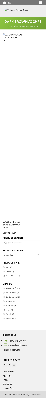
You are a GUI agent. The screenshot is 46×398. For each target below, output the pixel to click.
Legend (10, 309)
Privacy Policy (8, 387)
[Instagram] (14, 365)
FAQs (5, 380)
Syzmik (10, 314)
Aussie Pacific (13, 288)
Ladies (10, 271)
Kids (9, 267)
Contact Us (7, 384)
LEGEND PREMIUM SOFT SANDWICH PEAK (12, 224)
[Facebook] (5, 365)
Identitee (10, 301)
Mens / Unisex (13, 275)
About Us (7, 376)
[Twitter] (9, 365)
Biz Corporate (13, 297)
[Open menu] (40, 2)
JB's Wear (11, 305)
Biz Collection (12, 292)
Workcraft (11, 318)
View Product (9, 233)
